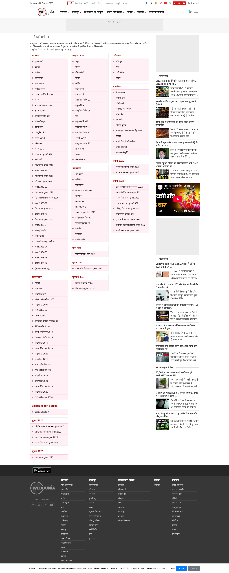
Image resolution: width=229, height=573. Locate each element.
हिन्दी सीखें (79, 148)
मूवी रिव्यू (92, 498)
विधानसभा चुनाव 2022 (125, 214)
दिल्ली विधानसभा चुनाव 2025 (127, 166)
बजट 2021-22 (41, 214)
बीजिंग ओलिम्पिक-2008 (44, 299)
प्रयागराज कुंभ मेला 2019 (85, 212)
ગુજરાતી (125, 3)
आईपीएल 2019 (41, 342)
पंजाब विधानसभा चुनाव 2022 (127, 197)
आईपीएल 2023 (41, 380)
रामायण (121, 502)
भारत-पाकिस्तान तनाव (43, 105)
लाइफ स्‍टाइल (78, 55)
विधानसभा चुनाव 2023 (44, 457)
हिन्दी (70, 3)
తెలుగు (100, 3)
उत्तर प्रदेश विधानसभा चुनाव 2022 (129, 186)
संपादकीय (120, 119)
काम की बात (66, 538)
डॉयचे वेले (119, 114)
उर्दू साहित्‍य (79, 105)
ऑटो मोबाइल (40, 121)
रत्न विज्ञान (175, 534)
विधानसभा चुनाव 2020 (44, 208)
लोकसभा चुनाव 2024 (84, 283)
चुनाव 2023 (37, 451)
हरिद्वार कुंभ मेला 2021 (84, 217)
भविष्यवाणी (122, 489)
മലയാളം (109, 3)
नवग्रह (174, 529)
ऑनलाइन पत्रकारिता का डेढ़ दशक (129, 130)
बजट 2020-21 (41, 203)
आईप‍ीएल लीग (40, 293)
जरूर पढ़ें (163, 76)
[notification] (196, 11)
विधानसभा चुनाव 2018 (44, 175)
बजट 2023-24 (41, 246)
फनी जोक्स (120, 72)
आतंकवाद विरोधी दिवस (44, 94)
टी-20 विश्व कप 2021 (44, 370)
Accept (181, 568)
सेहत (77, 61)
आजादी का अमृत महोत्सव (45, 241)
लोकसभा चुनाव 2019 (43, 181)
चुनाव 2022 (118, 180)
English (78, 3)
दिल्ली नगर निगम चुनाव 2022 (127, 230)
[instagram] (161, 3)
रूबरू (77, 154)
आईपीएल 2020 (41, 353)
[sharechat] (156, 3)
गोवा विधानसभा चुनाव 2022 (127, 203)
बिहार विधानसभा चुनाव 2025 (127, 172)
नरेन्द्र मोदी (39, 143)
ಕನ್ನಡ (118, 3)
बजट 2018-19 (41, 170)
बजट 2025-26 (41, 257)
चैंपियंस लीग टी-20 (42, 326)
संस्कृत (118, 135)
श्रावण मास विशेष (114, 12)
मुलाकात (92, 538)
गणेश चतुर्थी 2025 (82, 223)
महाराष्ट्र (63, 529)
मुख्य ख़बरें (39, 61)
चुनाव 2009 (40, 110)
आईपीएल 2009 (41, 304)
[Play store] (190, 11)
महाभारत (121, 507)
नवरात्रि (78, 228)
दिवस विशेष (80, 159)
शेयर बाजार (39, 83)
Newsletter (178, 3)
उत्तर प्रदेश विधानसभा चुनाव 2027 (88, 268)
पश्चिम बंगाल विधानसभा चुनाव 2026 (49, 426)
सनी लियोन (93, 529)
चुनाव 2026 (37, 420)
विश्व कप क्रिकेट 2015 (44, 337)
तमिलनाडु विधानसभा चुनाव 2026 (48, 431)
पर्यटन (118, 77)
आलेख (91, 502)
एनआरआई (79, 94)
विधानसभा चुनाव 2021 (44, 219)
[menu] (33, 12)
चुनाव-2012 (40, 137)
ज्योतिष (140, 12)
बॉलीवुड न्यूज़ (93, 485)
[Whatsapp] (170, 3)
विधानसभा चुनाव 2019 (44, 192)
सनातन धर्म (79, 201)
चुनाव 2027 (77, 262)
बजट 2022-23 (41, 224)
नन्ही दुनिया (79, 88)
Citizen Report (42, 411)
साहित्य (78, 83)
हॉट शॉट (92, 489)
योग (76, 116)
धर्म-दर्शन (79, 174)
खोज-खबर (39, 126)
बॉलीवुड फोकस (94, 520)
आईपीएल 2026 (41, 391)
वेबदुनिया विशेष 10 (82, 132)
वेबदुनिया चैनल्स (42, 37)
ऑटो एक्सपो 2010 (42, 116)
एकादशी (121, 485)
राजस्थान (64, 534)
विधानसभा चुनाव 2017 (44, 165)
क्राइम (63, 547)
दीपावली (78, 233)
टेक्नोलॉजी (39, 77)
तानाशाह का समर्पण (123, 108)
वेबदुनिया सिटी (40, 132)
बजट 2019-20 (41, 186)
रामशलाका (176, 516)
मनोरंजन (117, 55)
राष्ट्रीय (63, 498)
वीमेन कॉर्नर (79, 72)
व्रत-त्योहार (79, 184)
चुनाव (37, 99)
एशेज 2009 (40, 315)
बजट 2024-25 (41, 252)
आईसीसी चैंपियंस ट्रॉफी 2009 (46, 321)
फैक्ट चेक (64, 551)
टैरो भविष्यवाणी (178, 511)
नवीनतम (163, 259)
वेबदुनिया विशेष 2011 (84, 143)
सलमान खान (93, 525)
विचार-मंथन (120, 92)
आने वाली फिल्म (95, 516)
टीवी (117, 67)
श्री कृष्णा (121, 498)
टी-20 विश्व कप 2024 (44, 397)
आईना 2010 (80, 137)
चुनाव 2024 (77, 277)
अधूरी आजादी (121, 146)
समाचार (63, 12)
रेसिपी (77, 67)
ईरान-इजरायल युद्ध (42, 268)
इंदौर (62, 507)
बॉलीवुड (75, 12)
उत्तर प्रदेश (64, 489)
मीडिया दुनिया (121, 125)
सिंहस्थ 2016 (80, 206)
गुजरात (63, 525)
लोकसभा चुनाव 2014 (43, 154)
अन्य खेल (38, 288)
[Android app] (41, 470)
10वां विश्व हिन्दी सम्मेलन (126, 141)
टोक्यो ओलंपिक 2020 (43, 364)
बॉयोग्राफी (38, 159)
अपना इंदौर (39, 235)
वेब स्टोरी (92, 493)
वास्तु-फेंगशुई (176, 507)
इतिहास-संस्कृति (122, 152)
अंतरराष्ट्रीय (65, 502)
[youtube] (165, 3)
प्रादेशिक (64, 511)
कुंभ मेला (76, 247)
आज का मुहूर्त (177, 493)
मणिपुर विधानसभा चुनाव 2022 (128, 208)
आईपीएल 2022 (41, 375)
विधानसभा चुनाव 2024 (84, 288)
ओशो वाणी (120, 103)
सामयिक (117, 86)
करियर (37, 72)
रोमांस (77, 77)
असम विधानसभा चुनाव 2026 (46, 442)
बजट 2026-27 (41, 263)
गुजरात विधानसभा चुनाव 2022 (128, 219)
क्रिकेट (130, 12)
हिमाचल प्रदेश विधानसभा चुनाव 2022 (130, 224)
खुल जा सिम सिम (95, 511)
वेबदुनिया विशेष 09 (82, 126)
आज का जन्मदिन (178, 489)
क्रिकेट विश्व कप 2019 (44, 348)
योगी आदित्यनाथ (67, 485)
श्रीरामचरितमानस (156, 12)
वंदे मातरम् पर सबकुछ (93, 12)
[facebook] (147, 3)
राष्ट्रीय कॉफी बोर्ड (81, 121)
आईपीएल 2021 (41, 359)
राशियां (174, 498)
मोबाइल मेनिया (166, 367)
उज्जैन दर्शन (80, 239)
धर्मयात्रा (78, 195)
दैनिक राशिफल (177, 485)
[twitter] (151, 3)
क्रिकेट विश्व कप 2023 (44, 386)
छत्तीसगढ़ (64, 520)
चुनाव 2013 (40, 148)
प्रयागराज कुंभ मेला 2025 (85, 254)
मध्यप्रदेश (64, 516)
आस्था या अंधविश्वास (83, 190)
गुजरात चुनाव (40, 88)
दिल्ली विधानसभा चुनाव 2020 (46, 197)
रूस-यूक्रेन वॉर (40, 230)
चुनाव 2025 (118, 160)
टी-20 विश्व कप (41, 310)
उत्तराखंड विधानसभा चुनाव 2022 (129, 192)
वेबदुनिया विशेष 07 (82, 99)
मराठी (93, 3)
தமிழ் (86, 3)
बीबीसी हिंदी (120, 97)
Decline (194, 568)
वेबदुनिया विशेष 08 (82, 110)
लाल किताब (176, 502)
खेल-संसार (37, 277)
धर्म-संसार (76, 168)
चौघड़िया (175, 520)
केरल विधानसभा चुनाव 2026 (46, 437)
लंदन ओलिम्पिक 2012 (44, 331)
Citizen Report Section (45, 405)
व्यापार (37, 67)
